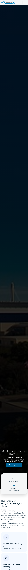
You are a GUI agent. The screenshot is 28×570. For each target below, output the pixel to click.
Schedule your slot (14, 465)
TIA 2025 (14, 454)
